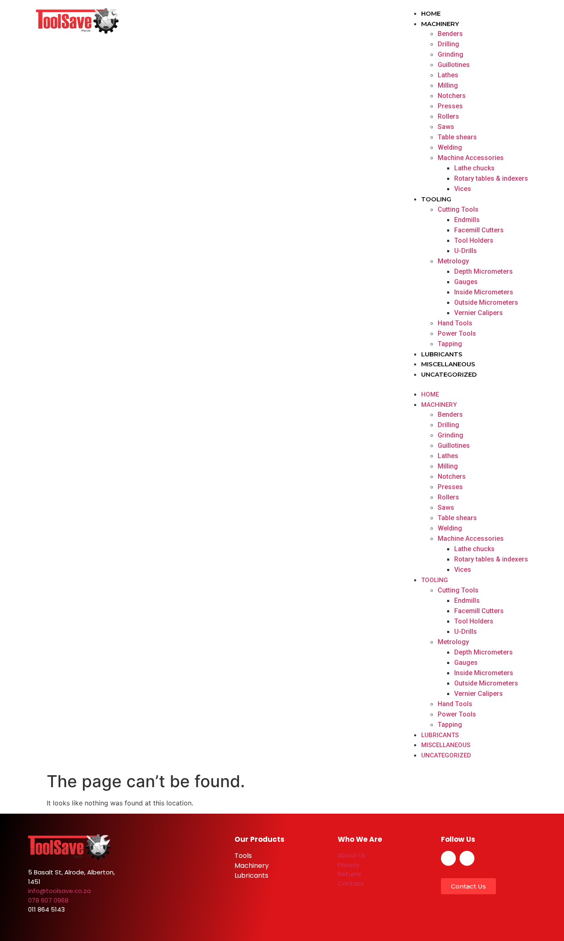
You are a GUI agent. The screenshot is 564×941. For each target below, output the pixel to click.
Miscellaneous (448, 364)
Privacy (348, 864)
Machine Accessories (471, 158)
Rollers (448, 116)
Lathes (448, 75)
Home (431, 13)
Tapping (450, 344)
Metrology (453, 261)
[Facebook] (448, 858)
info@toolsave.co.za (59, 890)
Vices (462, 189)
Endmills (467, 220)
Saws (446, 127)
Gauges (466, 282)
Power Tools (457, 333)
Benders (450, 34)
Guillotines (454, 65)
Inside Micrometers (483, 292)
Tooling (436, 199)
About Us (352, 855)
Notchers (452, 96)
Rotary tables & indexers (491, 178)
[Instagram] (467, 858)
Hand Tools (455, 323)
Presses (450, 106)
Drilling (448, 44)
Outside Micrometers (486, 302)
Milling (448, 85)
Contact (351, 883)
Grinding (450, 54)
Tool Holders (473, 240)
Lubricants (441, 354)
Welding (450, 147)
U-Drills (465, 251)
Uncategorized (449, 374)
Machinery (440, 24)
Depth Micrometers (483, 271)
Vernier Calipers (478, 313)
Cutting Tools (458, 209)
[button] (466, 384)
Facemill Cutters (479, 230)
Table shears (457, 137)
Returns (349, 873)
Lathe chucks (474, 168)
